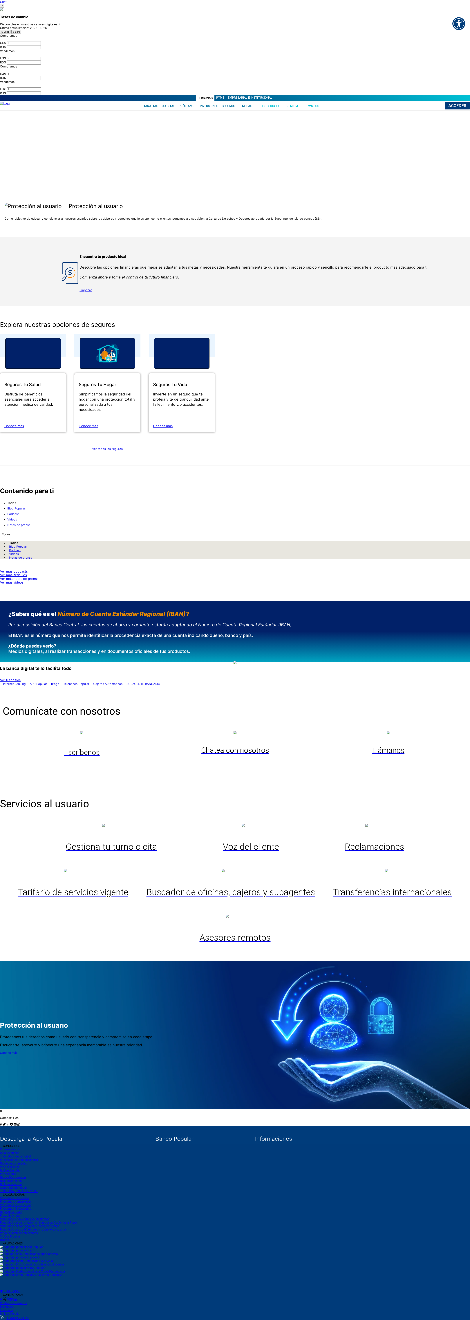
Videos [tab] (12, 519)
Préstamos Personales (14, 1198)
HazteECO (312, 106)
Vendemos (7, 51)
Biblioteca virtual (11, 1184)
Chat (3, 2)
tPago (55, 684)
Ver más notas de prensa (19, 579)
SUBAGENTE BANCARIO (143, 684)
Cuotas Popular (10, 1236)
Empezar (85, 290)
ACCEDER (457, 105)
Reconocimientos (11, 1180)
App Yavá (32, 1257)
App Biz (31, 1250)
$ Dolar (5, 31)
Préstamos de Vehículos (15, 1205)
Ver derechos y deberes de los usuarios (35, 225)
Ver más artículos (13, 575)
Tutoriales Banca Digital (15, 1156)
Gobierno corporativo (13, 1163)
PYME (220, 97)
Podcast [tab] (13, 514)
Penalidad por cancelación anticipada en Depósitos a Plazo (38, 1222)
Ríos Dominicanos (52, 1264)
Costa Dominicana (52, 1271)
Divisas (5, 1240)
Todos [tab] (11, 503)
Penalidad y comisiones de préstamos (24, 1219)
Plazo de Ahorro (10, 1215)
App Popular (34, 1247)
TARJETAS (150, 106)
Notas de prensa (20, 557)
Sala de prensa (9, 1153)
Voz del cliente (9, 1167)
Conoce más (14, 426)
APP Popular (38, 684)
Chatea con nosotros (13, 1303)
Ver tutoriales (10, 680)
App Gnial (47, 1261)
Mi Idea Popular (10, 1170)
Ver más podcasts (14, 571)
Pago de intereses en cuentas (19, 1233)
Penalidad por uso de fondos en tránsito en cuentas (33, 1229)
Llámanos (6, 1310)
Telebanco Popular (76, 684)
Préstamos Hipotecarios (15, 1208)
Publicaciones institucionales (19, 1160)
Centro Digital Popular (14, 1187)
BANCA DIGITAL (270, 106)
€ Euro (16, 31)
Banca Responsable (13, 1177)
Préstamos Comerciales (15, 1201)
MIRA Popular (35, 1268)
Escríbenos (7, 1306)
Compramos (8, 35)
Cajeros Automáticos (107, 684)
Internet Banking (14, 684)
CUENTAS (168, 106)
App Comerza (49, 1254)
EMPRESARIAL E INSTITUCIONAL (250, 97)
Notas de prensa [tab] (18, 525)
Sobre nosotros (10, 1149)
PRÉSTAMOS (187, 106)
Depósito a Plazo (11, 1212)
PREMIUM (291, 106)
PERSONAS (205, 98)
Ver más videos (12, 582)
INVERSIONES (209, 106)
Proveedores (8, 1174)
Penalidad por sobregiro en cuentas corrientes (29, 1226)
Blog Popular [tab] (16, 508)
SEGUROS (228, 106)
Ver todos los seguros (107, 449)
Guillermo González (49, 1275)
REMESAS (245, 106)
